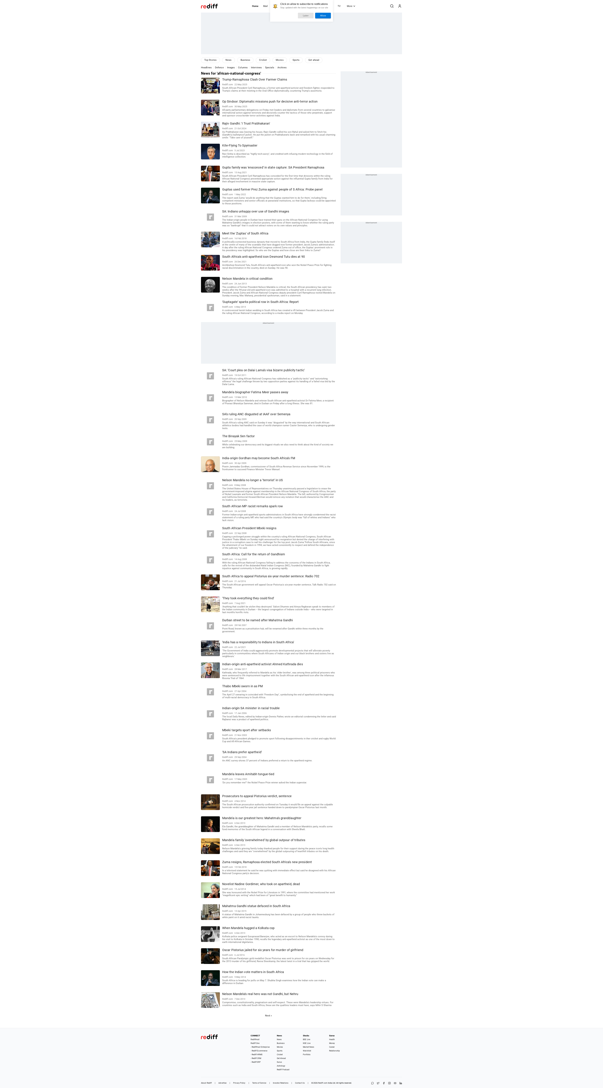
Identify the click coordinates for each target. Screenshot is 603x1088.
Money (332, 1043)
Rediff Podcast (283, 1070)
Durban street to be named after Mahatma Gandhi (257, 620)
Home (255, 6)
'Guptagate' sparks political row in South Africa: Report (260, 302)
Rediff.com (322, 1083)
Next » (268, 1015)
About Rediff (206, 1083)
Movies (280, 60)
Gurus (279, 1062)
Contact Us (300, 1083)
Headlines (206, 67)
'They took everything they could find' (248, 598)
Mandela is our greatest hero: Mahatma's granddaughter (261, 818)
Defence (219, 67)
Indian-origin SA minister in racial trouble (251, 708)
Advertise (222, 1083)
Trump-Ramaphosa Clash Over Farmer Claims (254, 79)
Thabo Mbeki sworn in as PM (242, 686)
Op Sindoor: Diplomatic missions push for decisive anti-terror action (270, 101)
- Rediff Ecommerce (259, 1051)
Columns (243, 67)
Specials (269, 67)
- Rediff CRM (256, 1058)
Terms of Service (259, 1083)
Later (306, 15)
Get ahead (313, 60)
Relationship (334, 1051)
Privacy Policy (239, 1083)
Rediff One (255, 1043)
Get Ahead (281, 1058)
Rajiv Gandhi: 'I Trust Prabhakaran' (246, 123)
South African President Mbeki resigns (249, 528)
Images (231, 67)
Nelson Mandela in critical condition (247, 278)
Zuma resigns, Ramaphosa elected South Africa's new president (267, 862)
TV (339, 6)
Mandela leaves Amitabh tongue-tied (248, 774)
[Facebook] (384, 1083)
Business (245, 60)
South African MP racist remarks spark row (252, 506)
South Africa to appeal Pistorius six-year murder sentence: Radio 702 (270, 576)
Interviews (256, 67)
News (228, 60)
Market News (308, 1047)
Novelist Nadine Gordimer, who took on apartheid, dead (261, 884)
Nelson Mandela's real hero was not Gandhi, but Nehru (260, 994)
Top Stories (210, 60)
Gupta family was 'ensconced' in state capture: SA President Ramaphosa (273, 167)
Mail (265, 6)
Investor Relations (280, 1083)
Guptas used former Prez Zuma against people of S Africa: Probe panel (272, 189)
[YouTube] (395, 1083)
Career (332, 1047)
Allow (323, 15)
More (349, 6)
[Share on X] (378, 1083)
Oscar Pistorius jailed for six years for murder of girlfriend (262, 950)
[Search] (391, 6)
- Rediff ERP (256, 1062)
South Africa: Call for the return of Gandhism (253, 554)
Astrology (281, 1066)
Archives (282, 67)
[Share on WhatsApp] (372, 1083)
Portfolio (306, 1054)
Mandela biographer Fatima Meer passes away (255, 392)
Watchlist (307, 1051)
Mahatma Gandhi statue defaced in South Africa (256, 906)
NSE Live (306, 1043)
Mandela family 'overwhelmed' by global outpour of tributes (263, 840)
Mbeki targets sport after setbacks (246, 730)
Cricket (263, 60)
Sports (296, 60)
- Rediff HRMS (256, 1054)
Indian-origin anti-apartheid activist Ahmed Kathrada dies (262, 664)
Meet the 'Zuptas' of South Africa (245, 233)
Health (332, 1039)
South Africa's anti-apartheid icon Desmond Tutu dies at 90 (263, 256)
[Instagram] (389, 1083)
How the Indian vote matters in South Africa (253, 972)
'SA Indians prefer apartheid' (242, 752)
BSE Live (306, 1039)
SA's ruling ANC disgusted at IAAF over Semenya (256, 414)
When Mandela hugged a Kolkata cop (248, 928)
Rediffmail (255, 1039)
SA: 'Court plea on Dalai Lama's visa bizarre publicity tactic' (263, 370)
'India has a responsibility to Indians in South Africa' (258, 642)
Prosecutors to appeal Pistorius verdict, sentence (257, 796)
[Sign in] (399, 6)
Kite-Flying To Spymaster (239, 145)
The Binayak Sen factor (238, 436)
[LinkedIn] (400, 1083)
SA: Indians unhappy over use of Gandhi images (255, 211)
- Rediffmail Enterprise (260, 1047)
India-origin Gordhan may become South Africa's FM (258, 458)
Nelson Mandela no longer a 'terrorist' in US (252, 480)
